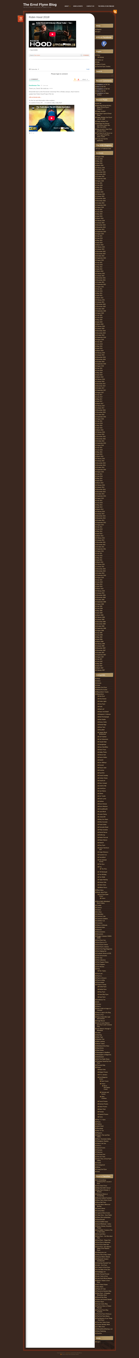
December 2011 (101, 542)
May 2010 (99, 584)
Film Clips (99, 957)
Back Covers (105, 1081)
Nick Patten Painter (102, 1284)
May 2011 (99, 558)
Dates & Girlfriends (102, 925)
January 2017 (100, 408)
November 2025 (101, 174)
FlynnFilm (102, 773)
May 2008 (99, 637)
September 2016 (101, 416)
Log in (98, 31)
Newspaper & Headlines (103, 1052)
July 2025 (99, 183)
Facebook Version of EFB (104, 953)
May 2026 (99, 161)
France (103, 898)
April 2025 (99, 189)
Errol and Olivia (101, 1234)
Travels (99, 1162)
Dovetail (101, 765)
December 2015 (101, 436)
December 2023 (101, 225)
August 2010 (100, 577)
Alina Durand (102, 698)
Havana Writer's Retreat (103, 1257)
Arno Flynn (102, 704)
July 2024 (99, 209)
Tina (100, 867)
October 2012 (100, 520)
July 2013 (99, 500)
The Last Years (101, 1156)
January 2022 (100, 275)
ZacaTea (99, 1333)
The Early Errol (101, 1154)
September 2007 (101, 654)
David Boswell (101, 1219)
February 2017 (101, 405)
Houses (99, 1004)
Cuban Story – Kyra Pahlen (104, 1215)
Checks (99, 909)
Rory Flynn (102, 845)
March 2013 (100, 509)
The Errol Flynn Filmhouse (104, 1314)
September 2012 (101, 522)
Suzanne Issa (103, 854)
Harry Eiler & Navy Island (104, 1254)
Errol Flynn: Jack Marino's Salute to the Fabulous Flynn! (104, 1248)
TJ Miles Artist (101, 1326)
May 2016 (99, 425)
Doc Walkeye (102, 762)
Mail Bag (99, 1035)
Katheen (101, 801)
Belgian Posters (103, 1072)
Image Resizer (101, 1021)
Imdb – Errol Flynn (102, 1265)
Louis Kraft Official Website (104, 1278)
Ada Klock (102, 696)
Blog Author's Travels (103, 692)
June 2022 (100, 264)
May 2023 (99, 240)
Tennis (101, 1117)
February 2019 (101, 352)
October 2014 (100, 467)
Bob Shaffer (102, 719)
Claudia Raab (102, 742)
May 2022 (99, 267)
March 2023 (100, 245)
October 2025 (100, 176)
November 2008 (101, 624)
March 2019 (100, 350)
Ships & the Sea (101, 1143)
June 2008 (100, 635)
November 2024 (101, 200)
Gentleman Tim (34, 85)
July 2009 (99, 606)
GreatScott (102, 780)
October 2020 (100, 308)
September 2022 (101, 258)
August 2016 (100, 419)
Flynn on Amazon (101, 978)
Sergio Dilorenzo (103, 852)
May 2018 (99, 372)
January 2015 (100, 460)
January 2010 (100, 593)
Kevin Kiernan (103, 804)
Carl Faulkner (102, 736)
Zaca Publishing (101, 1331)
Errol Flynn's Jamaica (103, 946)
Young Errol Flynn (102, 1169)
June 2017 (100, 397)
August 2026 (100, 156)
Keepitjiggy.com (101, 1271)
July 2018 (99, 368)
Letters (99, 1032)
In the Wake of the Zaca (103, 1269)
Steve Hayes (100, 1301)
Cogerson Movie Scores (103, 1213)
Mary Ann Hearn (103, 819)
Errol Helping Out (101, 951)
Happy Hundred (101, 111)
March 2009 (100, 615)
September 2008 (101, 628)
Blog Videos (100, 890)
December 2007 (101, 648)
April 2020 (99, 322)
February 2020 (101, 326)
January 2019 (100, 355)
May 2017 (99, 399)
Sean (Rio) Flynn (103, 994)
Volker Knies (102, 885)
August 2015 (100, 445)
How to (99, 1006)
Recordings (100, 1128)
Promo (99, 1122)
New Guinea (100, 1050)
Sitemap (101, 57)
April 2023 (99, 242)
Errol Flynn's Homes (102, 944)
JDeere (101, 793)
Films (98, 969)
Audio (98, 685)
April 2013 (99, 507)
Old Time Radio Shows (103, 1059)
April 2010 (99, 586)
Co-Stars (99, 912)
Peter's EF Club (101, 1289)
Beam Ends (102, 1069)
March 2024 (100, 218)
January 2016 (100, 434)
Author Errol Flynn (102, 687)
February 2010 (101, 591)
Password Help (101, 1065)
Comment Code (101, 916)
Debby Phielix (103, 752)
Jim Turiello (102, 796)
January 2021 (100, 302)
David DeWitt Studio (102, 1221)
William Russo (103, 887)
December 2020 (101, 304)
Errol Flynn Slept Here (103, 1244)
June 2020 (100, 317)
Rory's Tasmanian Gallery (104, 1139)
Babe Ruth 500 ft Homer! (104, 1188)
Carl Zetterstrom (103, 739)
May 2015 (99, 452)
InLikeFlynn (102, 788)
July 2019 (99, 341)
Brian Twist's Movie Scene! (104, 1200)
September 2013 (101, 496)
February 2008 (101, 643)
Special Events (101, 1148)
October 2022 (100, 256)
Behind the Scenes (102, 689)
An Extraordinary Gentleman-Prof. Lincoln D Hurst (104, 1181)
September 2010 (101, 575)
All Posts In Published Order (103, 148)
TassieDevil (102, 857)
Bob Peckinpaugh (104, 717)
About (98, 55)
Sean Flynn (102, 997)
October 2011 (100, 546)
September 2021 (101, 284)
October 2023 (100, 229)
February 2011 (101, 564)
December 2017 (101, 383)
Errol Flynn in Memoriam (103, 1242)
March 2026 (100, 165)
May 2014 (99, 478)
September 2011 (101, 549)
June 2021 (100, 291)
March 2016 (100, 430)
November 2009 (101, 597)
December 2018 (101, 357)
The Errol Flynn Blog (40, 4)
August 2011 (100, 551)
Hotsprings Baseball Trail (104, 1263)
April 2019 (99, 348)
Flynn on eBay (101, 980)
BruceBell (101, 729)
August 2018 (100, 366)
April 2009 (99, 613)
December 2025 (101, 172)
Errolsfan (101, 770)
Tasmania (99, 1150)
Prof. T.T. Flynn (101, 1119)
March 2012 (100, 535)
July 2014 (99, 474)
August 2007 (100, 657)
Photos (99, 1067)
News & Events (101, 64)
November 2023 (101, 227)
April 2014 (99, 480)
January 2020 (100, 328)
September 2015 (101, 443)
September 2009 (101, 602)
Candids (99, 905)
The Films (104, 869)
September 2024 (101, 205)
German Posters (103, 1104)
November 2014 (101, 465)
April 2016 (99, 427)
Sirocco (99, 1145)
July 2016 (99, 421)
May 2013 (99, 505)
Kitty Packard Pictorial (103, 1274)
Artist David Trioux (102, 1185)
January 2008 (100, 646)
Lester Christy (103, 814)
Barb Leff (101, 709)
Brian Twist (102, 727)
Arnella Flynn (102, 986)
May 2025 (99, 187)
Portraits (101, 1111)
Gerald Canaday (103, 775)
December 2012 (101, 516)
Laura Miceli (102, 811)
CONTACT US (101, 921)
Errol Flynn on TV (102, 942)
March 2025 (100, 192)
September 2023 (101, 231)
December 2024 (101, 198)
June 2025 (100, 185)
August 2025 (100, 181)
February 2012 (101, 538)
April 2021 (99, 295)
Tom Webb (102, 877)
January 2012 (100, 540)
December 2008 (101, 621)
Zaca (98, 1171)
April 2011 (99, 560)
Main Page (100, 1037)
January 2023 (100, 249)
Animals (99, 683)
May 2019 (99, 346)
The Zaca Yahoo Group (103, 1322)
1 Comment (86, 55)
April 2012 (99, 533)
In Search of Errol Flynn (103, 1267)
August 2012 (100, 524)
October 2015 (100, 441)
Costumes (100, 923)
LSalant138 (102, 817)
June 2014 (100, 476)
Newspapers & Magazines (104, 1054)
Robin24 (101, 842)
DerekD (101, 760)
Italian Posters (103, 1106)
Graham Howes (103, 778)
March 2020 (100, 324)
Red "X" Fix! (100, 1130)
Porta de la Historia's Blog (104, 1291)
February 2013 (101, 511)
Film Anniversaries (102, 955)
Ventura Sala (102, 882)
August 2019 (100, 339)
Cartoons (99, 907)
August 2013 (100, 498)
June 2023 (100, 238)
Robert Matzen (103, 840)
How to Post (100, 1014)
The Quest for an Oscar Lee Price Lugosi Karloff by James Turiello (104, 134)
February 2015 (101, 458)
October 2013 (100, 494)
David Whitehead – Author (104, 1224)
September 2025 (101, 178)
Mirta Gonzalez (103, 822)
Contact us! (100, 60)
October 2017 (100, 388)
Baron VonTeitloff (104, 711)
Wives (98, 1167)
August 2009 (100, 604)
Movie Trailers (101, 1043)
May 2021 (99, 293)
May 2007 (99, 663)
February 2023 (101, 247)
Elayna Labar (102, 767)
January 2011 (100, 566)
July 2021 (99, 289)
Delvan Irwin (102, 754)
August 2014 (100, 472)
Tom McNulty (102, 874)
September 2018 (101, 364)
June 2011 (100, 555)
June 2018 (100, 370)
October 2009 (100, 599)
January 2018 (100, 381)
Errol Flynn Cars (101, 940)
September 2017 (101, 390)
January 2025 (100, 196)
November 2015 (101, 439)
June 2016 (100, 423)
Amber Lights (102, 701)
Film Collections (101, 960)
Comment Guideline (102, 918)
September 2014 (101, 469)
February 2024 (101, 220)
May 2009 (99, 610)
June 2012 (100, 529)
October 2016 (100, 414)
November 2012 (101, 518)
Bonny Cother (103, 722)
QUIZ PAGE (100, 1126)
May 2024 (99, 214)
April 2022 (99, 269)
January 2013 (100, 513)
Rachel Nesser (103, 832)
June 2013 (100, 502)
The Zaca (101, 864)
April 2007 (99, 666)
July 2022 (99, 262)
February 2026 (101, 167)
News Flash (102, 1109)
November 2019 (101, 333)
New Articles (100, 1048)
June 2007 (100, 661)
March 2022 (100, 271)
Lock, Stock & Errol (102, 1276)
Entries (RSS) (65, 1354)
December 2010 (101, 569)
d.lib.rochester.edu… (35, 97)
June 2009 (100, 608)
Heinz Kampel (103, 783)
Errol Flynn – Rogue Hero (104, 1240)
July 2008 (99, 632)
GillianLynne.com (101, 1252)
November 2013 (101, 491)
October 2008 (100, 626)
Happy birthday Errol (102, 121)
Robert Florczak (103, 837)
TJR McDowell (103, 872)
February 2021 (101, 300)
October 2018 (100, 361)
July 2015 (99, 447)
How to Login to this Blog (104, 1012)
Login (88, 69)
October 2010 (100, 573)
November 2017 (101, 386)
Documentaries (101, 932)
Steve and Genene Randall (104, 1299)
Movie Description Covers (107, 1087)
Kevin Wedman (103, 806)
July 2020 (99, 315)
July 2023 (99, 236)
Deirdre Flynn (102, 989)
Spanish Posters (103, 1114)
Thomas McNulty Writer (103, 1324)
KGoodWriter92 (103, 809)
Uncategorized (101, 1165)
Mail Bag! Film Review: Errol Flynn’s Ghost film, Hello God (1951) (103, 125)
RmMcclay (102, 835)
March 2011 (100, 562)
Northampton (100, 1057)
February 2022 (101, 273)
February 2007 (101, 670)
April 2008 (99, 639)
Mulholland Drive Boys (103, 1046)
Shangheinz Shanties (103, 1141)
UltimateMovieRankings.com (105, 1329)
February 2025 (101, 194)
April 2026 (99, 163)
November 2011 (101, 544)
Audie (100, 706)
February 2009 (101, 617)
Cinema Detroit (101, 1208)
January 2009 (100, 619)
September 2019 (101, 337)
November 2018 (101, 359)
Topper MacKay (103, 879)
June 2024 (100, 211)
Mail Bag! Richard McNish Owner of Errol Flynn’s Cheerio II (104, 107)
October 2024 (100, 203)
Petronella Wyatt (103, 827)
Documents (100, 934)
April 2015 (99, 454)
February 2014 (101, 485)
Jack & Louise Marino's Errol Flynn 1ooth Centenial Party (104, 1024)
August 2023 (100, 233)
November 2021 (101, 280)
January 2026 (100, 170)
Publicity (99, 1124)
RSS (114, 12)
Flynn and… (100, 973)
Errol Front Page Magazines (104, 949)
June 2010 (100, 582)
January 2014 (100, 487)
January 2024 (100, 222)
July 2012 (99, 527)
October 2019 (100, 335)
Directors (99, 929)
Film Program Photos (103, 962)
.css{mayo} (67, 1352)
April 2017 (99, 401)
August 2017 (100, 392)
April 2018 (99, 375)
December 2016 (101, 410)
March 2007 (100, 668)
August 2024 (100, 207)
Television (99, 1152)
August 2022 (100, 260)
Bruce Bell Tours (101, 1202)
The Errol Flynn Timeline (103, 66)
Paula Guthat (102, 824)
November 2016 (101, 412)
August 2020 (100, 313)
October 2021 (100, 282)
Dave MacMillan (103, 747)
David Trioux (102, 749)
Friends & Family (101, 984)
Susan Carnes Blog (102, 1304)
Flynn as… (100, 976)
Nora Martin (100, 1286)
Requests (99, 1133)
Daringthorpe (102, 744)
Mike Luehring (101, 1041)
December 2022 (101, 251)
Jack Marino (102, 791)
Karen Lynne (102, 798)
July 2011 (99, 553)
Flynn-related (37, 55)
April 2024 (99, 216)
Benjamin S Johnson (105, 714)
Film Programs (101, 964)
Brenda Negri (102, 724)
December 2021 (101, 278)
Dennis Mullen (103, 757)
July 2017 (99, 394)
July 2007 (99, 659)
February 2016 (101, 432)
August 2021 (100, 286)
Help (98, 62)
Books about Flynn (102, 892)
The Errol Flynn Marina (103, 1316)
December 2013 (101, 489)
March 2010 (100, 588)
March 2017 (100, 403)
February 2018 (101, 379)
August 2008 (100, 630)
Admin (98, 681)
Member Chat (100, 1039)
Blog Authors (100, 694)
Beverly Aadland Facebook (104, 1198)
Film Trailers (102, 971)
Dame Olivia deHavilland (103, 1217)
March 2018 (100, 377)
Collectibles (100, 914)
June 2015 (100, 450)
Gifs (98, 1002)
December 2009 (101, 595)
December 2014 (101, 463)
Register (99, 29)
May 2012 (99, 531)
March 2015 (100, 456)
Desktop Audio (101, 927)
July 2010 (99, 580)
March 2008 (100, 641)
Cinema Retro (100, 1210)
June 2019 (100, 344)
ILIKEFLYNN (102, 786)
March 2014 (100, 483)
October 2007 (100, 652)
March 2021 (100, 297)
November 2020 (101, 306)
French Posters (103, 1101)
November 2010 (101, 571)
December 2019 (101, 330)
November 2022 (101, 253)
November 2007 (101, 650)
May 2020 (99, 319)
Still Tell (107, 84)
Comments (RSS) (74, 1354)
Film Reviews (100, 966)
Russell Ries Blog (102, 1297)
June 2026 (100, 159)
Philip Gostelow (103, 829)
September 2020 (101, 311)
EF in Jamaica (103, 1074)
